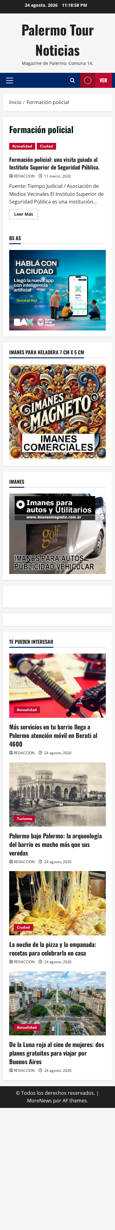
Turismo (24, 818)
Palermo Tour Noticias (57, 40)
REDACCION (24, 176)
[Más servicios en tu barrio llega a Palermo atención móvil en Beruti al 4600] (57, 686)
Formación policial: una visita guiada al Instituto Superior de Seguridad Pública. (54, 163)
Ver (103, 80)
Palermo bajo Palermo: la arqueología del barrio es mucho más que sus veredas (55, 844)
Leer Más (26, 215)
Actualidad (22, 146)
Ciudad (46, 146)
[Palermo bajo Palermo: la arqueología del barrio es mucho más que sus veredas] (57, 794)
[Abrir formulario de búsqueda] (72, 80)
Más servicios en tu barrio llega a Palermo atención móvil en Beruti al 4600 (53, 735)
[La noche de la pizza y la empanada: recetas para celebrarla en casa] (57, 903)
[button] (9, 80)
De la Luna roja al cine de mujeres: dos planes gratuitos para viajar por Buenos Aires (56, 1053)
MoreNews (39, 1100)
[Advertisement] (57, 1168)
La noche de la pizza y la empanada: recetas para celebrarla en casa (52, 948)
